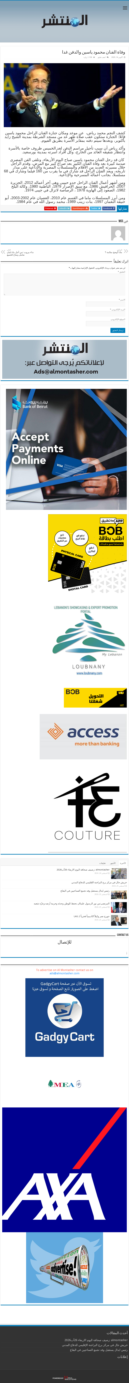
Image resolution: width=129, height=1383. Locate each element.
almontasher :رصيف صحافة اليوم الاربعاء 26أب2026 (83, 869)
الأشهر (113, 863)
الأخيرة (123, 863)
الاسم (122, 300)
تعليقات (102, 863)
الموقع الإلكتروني (118, 319)
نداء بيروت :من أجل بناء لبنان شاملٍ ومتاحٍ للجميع (20, 252)
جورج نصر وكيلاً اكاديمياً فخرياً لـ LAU (91, 916)
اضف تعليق (102, 57)
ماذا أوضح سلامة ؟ (113, 251)
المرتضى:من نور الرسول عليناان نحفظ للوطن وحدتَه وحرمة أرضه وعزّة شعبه (71, 903)
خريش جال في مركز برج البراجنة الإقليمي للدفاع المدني (99, 882)
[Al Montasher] (64, 21)
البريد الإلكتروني (117, 309)
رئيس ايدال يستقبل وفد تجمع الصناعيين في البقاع (85, 890)
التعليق (121, 272)
